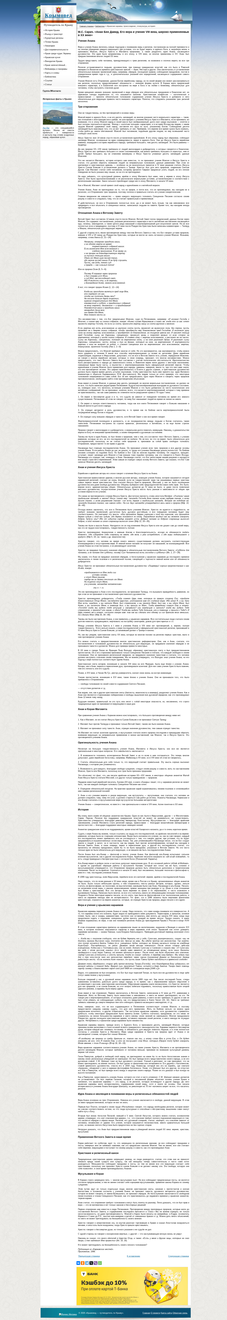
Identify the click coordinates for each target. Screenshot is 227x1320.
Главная (146, 1313)
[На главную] (140, 4)
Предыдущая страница (89, 1256)
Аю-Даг (46, 128)
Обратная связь (180, 1313)
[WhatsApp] (100, 1263)
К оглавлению (133, 1256)
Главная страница (87, 26)
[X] (91, 1263)
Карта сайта (166, 1313)
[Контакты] (150, 4)
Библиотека (50, 77)
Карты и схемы (52, 73)
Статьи (48, 84)
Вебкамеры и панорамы (56, 69)
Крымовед (58, 15)
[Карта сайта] (145, 4)
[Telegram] (87, 1263)
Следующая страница (178, 1256)
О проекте (155, 1313)
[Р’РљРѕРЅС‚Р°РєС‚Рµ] (78, 1263)
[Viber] (95, 1263)
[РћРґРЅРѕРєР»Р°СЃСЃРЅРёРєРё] (82, 1263)
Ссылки (48, 80)
